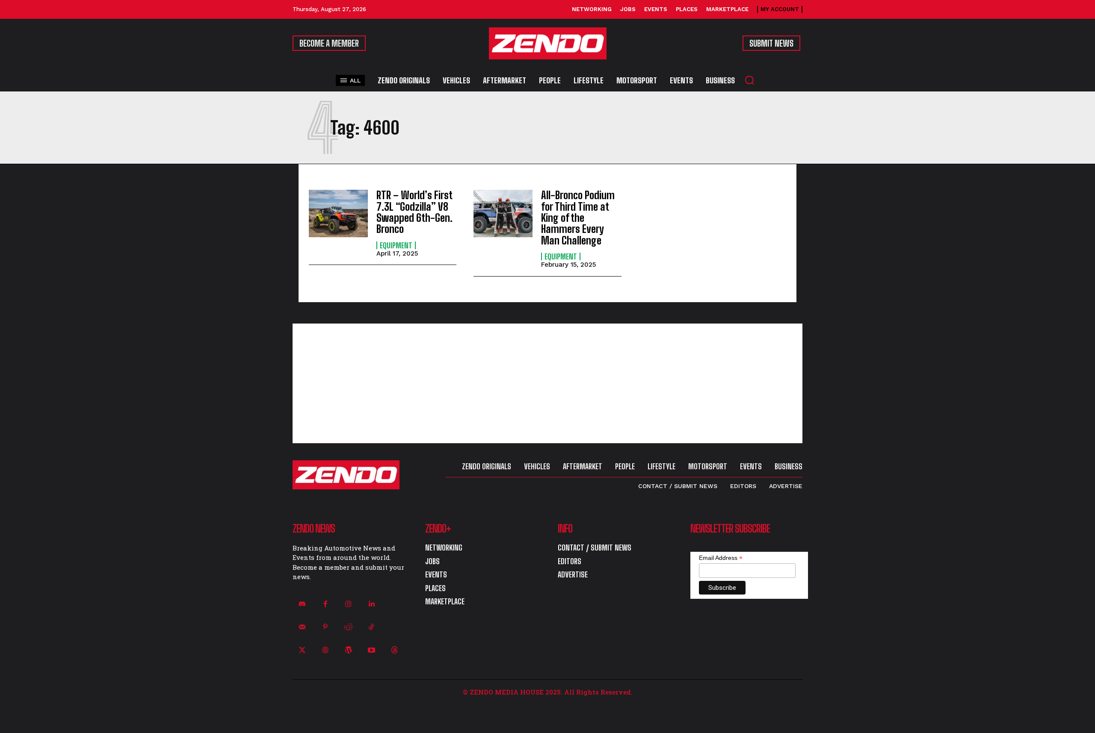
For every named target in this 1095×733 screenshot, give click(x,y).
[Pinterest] (325, 627)
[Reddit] (348, 627)
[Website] (325, 650)
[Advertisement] (547, 383)
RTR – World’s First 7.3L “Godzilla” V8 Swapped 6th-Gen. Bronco (414, 212)
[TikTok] (371, 627)
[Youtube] (371, 650)
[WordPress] (348, 650)
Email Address (721, 558)
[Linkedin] (371, 604)
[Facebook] (325, 604)
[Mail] (302, 627)
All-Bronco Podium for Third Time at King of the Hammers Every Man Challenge (578, 218)
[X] (302, 650)
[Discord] (302, 604)
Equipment (396, 245)
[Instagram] (348, 604)
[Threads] (394, 650)
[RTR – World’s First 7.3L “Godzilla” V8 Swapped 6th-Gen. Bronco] (338, 213)
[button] (749, 80)
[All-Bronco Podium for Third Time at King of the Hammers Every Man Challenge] (503, 213)
